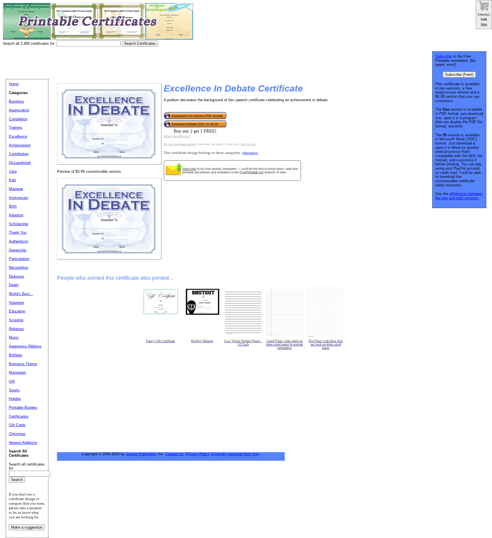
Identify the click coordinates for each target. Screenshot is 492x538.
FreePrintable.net (251, 172)
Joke (13, 171)
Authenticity (18, 241)
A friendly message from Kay (235, 454)
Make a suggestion (26, 527)
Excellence (18, 136)
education (250, 153)
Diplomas (16, 276)
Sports (14, 390)
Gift (12, 381)
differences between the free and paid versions (458, 196)
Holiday (15, 399)
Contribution (18, 154)
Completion (18, 119)
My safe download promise (180, 144)
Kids (12, 180)
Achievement (19, 145)
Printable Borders (23, 407)
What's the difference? (177, 136)
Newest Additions (23, 442)
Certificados (18, 416)
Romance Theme (23, 364)
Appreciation (19, 110)
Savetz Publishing (141, 454)
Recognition (18, 267)
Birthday (15, 355)
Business (16, 101)
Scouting (16, 320)
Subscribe (189, 168)
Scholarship (18, 224)
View (484, 24)
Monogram (17, 372)
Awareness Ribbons (25, 346)
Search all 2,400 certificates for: (30, 43)
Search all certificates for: (27, 466)
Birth (13, 206)
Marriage (16, 189)
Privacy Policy (197, 454)
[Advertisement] (106, 61)
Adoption (16, 215)
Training (15, 127)
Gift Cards (17, 425)
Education (17, 311)
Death (14, 285)
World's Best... (21, 294)
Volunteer (16, 303)
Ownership (17, 250)
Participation (19, 259)
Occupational (19, 163)
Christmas (17, 434)
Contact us (174, 454)
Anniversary (18, 198)
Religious (16, 329)
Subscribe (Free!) (459, 74)
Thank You (17, 232)
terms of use (248, 144)
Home (14, 84)
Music (14, 337)
